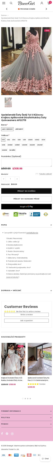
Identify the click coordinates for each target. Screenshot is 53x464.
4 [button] (30, 398)
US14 (43, 140)
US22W (32, 145)
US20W (24, 145)
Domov (4, 15)
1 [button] (22, 398)
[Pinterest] (7, 433)
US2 (8, 140)
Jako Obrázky (7, 129)
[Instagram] (12, 433)
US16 (3, 145)
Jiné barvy (19, 129)
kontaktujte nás (32, 233)
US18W (17, 145)
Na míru (12, 150)
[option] (26, 61)
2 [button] (25, 398)
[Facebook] (2, 433)
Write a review (26, 314)
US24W (40, 145)
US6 (19, 140)
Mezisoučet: (5, 184)
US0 (3, 140)
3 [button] (27, 398)
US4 (13, 140)
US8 (24, 140)
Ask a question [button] (26, 320)
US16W (10, 145)
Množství (4, 174)
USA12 (37, 140)
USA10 (30, 140)
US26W (4, 150)
